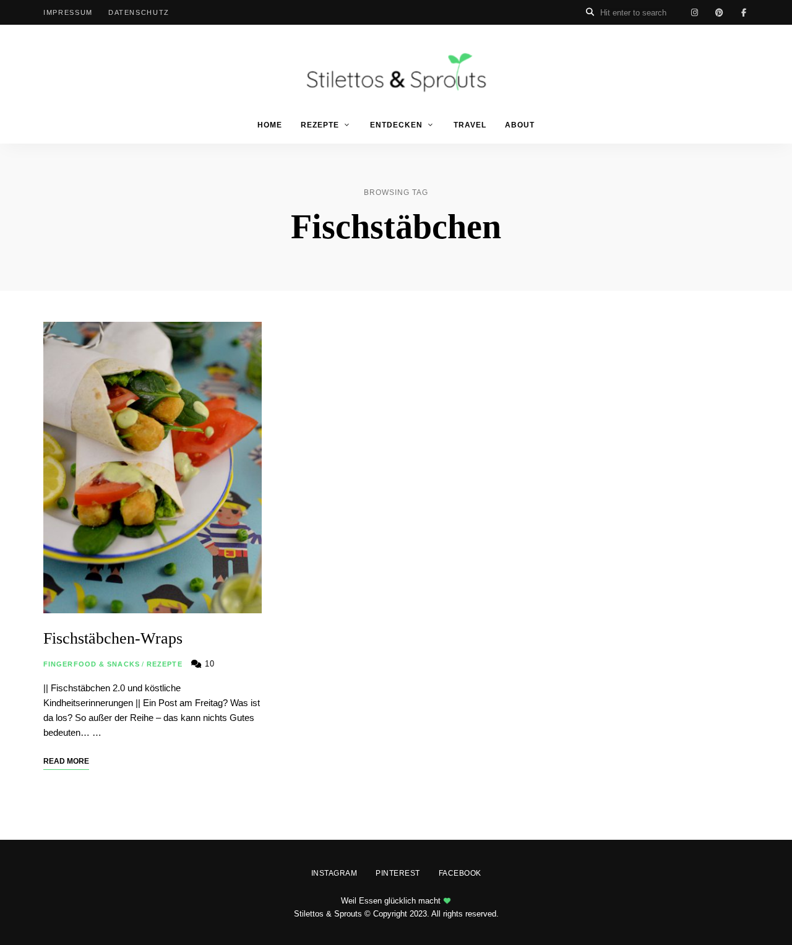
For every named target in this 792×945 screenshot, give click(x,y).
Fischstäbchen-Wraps (113, 638)
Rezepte (320, 125)
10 (208, 663)
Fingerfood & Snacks (91, 664)
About (520, 125)
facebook (743, 12)
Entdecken (396, 125)
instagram (694, 12)
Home (269, 125)
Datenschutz (139, 12)
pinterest (719, 12)
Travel (470, 125)
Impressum (68, 12)
